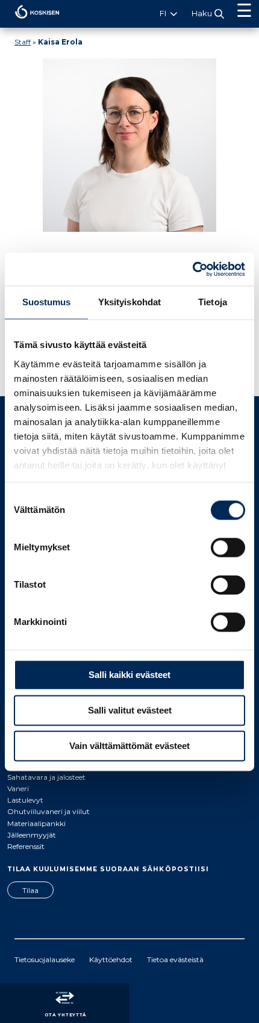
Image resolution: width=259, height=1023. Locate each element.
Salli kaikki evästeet (129, 675)
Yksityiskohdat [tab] (129, 302)
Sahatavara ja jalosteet (46, 777)
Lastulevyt (25, 799)
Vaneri (18, 788)
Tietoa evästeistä (175, 959)
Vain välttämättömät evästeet (129, 746)
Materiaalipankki (36, 823)
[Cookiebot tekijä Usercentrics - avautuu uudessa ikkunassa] (192, 269)
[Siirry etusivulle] (30, 21)
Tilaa (30, 890)
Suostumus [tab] (46, 302)
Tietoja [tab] (212, 302)
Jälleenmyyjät (31, 834)
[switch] (228, 547)
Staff (22, 41)
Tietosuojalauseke (44, 959)
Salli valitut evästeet (130, 710)
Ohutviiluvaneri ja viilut (48, 811)
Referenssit (26, 846)
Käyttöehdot (111, 959)
